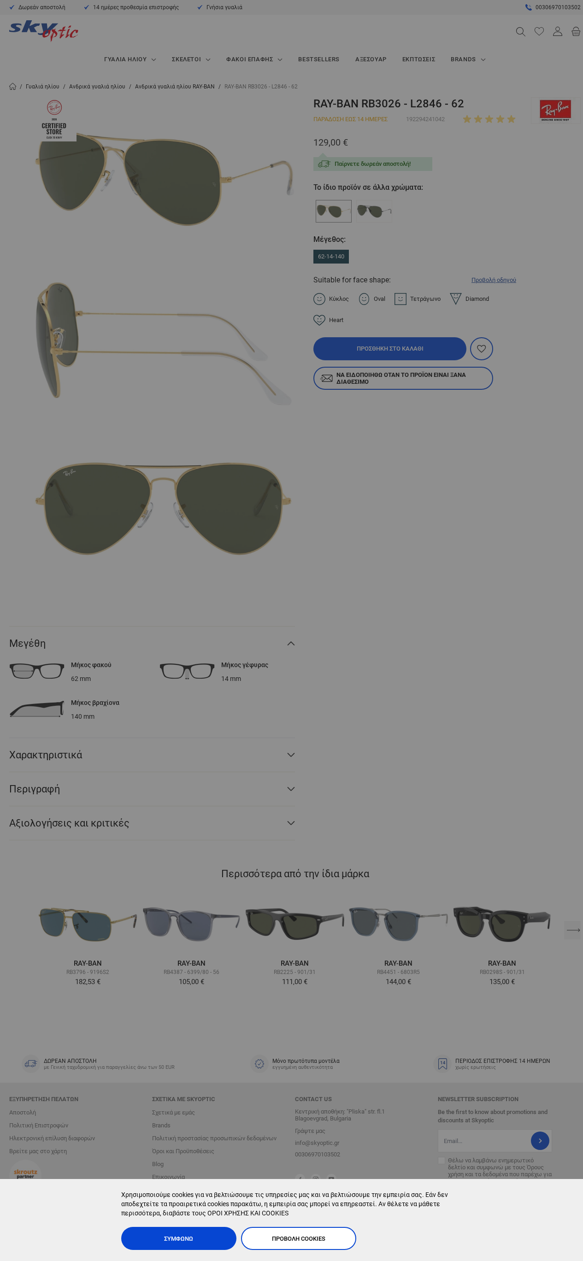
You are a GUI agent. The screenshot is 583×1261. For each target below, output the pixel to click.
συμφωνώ (178, 1238)
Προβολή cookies (298, 1238)
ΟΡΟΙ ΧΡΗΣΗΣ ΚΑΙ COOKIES (248, 1213)
